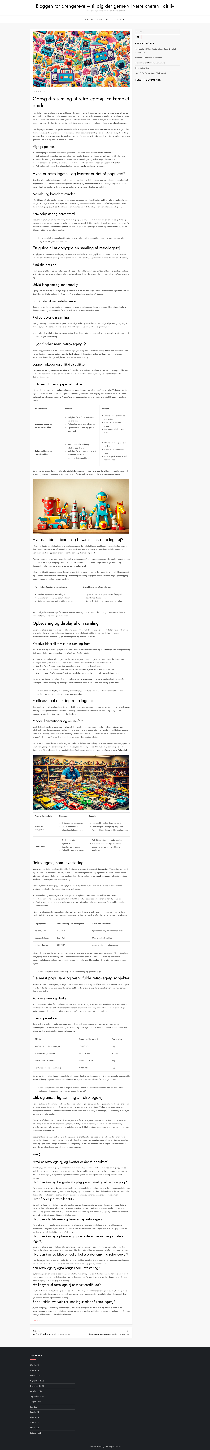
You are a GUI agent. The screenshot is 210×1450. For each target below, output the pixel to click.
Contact (122, 19)
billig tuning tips (142, 68)
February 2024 (36, 1433)
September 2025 (37, 1380)
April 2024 (34, 1422)
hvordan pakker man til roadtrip (148, 57)
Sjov (99, 19)
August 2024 (35, 1401)
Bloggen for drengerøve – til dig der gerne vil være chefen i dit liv (105, 5)
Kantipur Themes (114, 1446)
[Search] (138, 37)
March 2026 (35, 1375)
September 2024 (37, 1396)
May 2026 (34, 1365)
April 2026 (34, 1370)
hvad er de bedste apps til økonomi (150, 73)
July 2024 (34, 1406)
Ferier (109, 19)
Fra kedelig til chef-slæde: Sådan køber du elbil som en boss (155, 51)
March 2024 (35, 1427)
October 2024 (36, 1391)
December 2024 (37, 1386)
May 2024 (34, 1417)
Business (88, 19)
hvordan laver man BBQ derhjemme (150, 62)
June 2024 (34, 1412)
